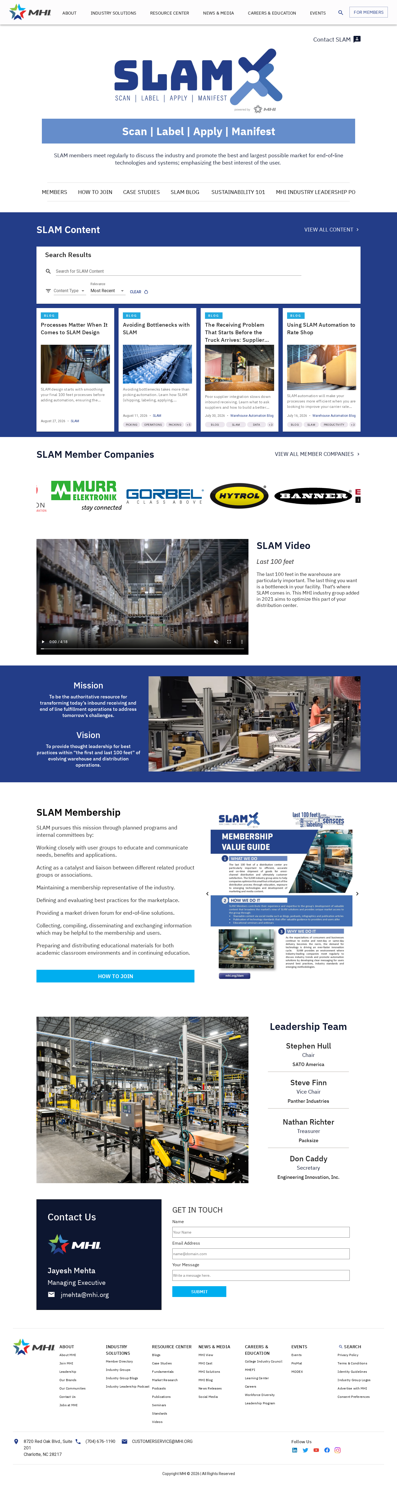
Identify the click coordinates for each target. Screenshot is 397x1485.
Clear (135, 292)
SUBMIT (199, 1291)
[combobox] (70, 290)
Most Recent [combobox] (102, 290)
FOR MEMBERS (368, 12)
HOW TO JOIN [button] (115, 976)
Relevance (97, 284)
